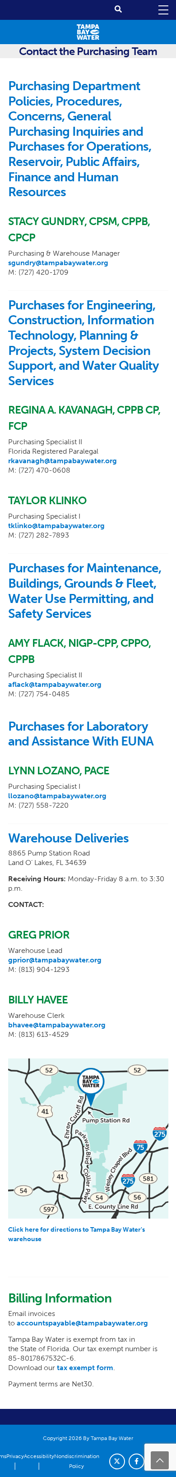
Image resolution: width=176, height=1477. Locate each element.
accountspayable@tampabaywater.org (82, 1323)
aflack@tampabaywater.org (55, 684)
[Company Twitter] (117, 1461)
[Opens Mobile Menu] (162, 10)
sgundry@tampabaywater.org (58, 262)
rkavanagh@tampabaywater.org (62, 460)
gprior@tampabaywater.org (55, 960)
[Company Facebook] (136, 1461)
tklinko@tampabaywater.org (56, 525)
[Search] (118, 9)
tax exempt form (85, 1367)
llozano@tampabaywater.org (57, 795)
